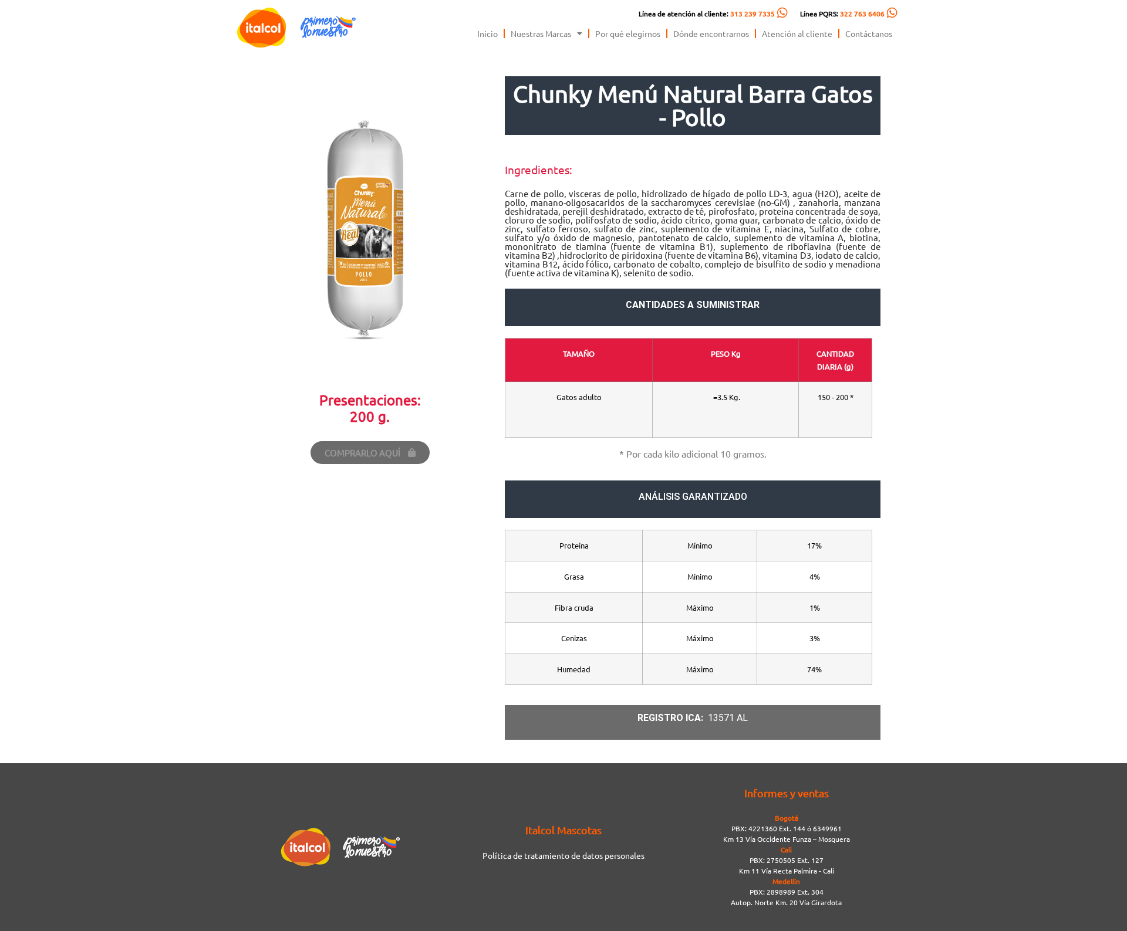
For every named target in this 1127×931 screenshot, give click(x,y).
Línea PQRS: (842, 13)
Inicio (487, 33)
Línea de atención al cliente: (707, 13)
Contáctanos (868, 33)
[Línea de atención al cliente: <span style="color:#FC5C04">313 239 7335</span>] (782, 13)
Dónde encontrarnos (711, 33)
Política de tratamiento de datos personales (563, 855)
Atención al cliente (797, 33)
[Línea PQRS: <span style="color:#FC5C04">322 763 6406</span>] (892, 13)
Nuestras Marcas (541, 33)
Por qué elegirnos (627, 33)
